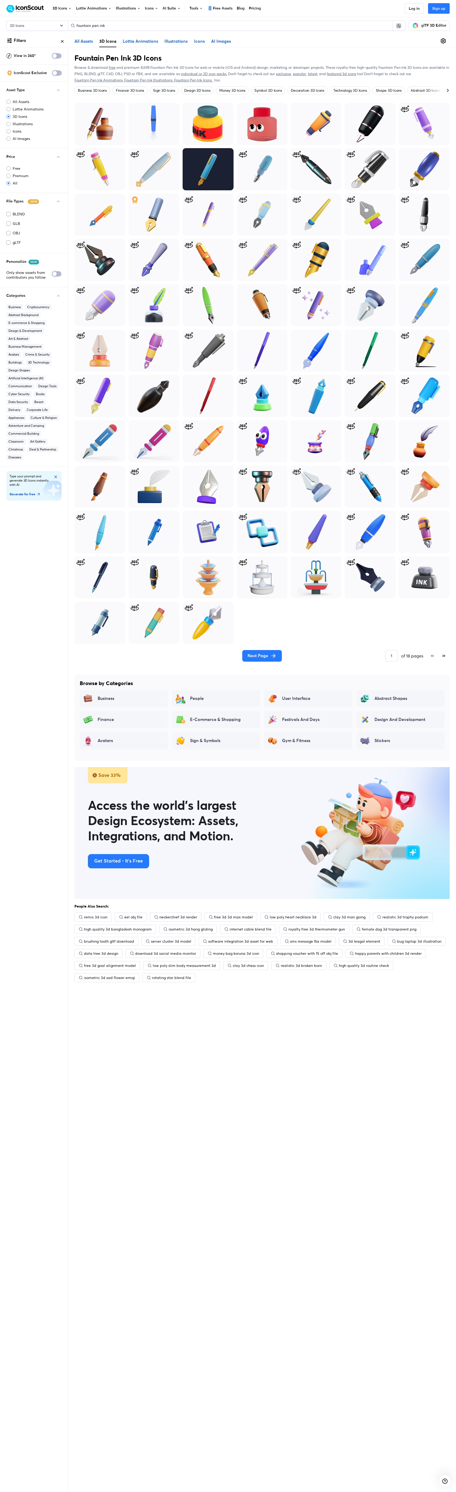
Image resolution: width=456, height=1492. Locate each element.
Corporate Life (37, 410)
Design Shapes (19, 370)
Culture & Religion (44, 418)
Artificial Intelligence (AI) (25, 378)
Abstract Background (23, 315)
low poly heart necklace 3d (293, 917)
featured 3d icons (341, 73)
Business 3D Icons (92, 90)
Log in (414, 9)
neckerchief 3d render (178, 917)
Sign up (438, 9)
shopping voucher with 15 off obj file (307, 953)
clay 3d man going (349, 917)
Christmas (15, 449)
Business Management (24, 346)
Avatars (13, 354)
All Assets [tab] (83, 41)
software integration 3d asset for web (240, 941)
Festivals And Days (301, 720)
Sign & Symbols (205, 741)
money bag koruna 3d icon (236, 953)
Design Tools (47, 386)
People (197, 698)
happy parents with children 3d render (388, 953)
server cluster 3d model (171, 941)
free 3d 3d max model (233, 917)
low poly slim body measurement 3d (184, 965)
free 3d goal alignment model (110, 965)
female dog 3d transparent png (389, 929)
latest (312, 73)
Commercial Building (23, 433)
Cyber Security (19, 394)
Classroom (16, 441)
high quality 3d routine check (364, 965)
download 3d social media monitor (165, 953)
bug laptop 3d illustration (419, 941)
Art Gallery (37, 441)
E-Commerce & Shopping (215, 720)
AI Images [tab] (221, 41)
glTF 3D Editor (433, 25)
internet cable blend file (251, 929)
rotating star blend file (171, 977)
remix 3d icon (95, 917)
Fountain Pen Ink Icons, (193, 80)
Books (40, 394)
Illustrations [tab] (176, 41)
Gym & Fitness (296, 741)
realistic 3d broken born (301, 965)
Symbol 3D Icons (268, 90)
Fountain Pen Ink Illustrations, (149, 80)
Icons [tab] (199, 41)
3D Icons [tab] (107, 41)
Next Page (258, 656)
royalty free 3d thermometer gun (316, 929)
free (112, 67)
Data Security (18, 402)
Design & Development (25, 331)
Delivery (14, 410)
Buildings (15, 362)
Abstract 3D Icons (425, 90)
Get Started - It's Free (118, 861)
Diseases (14, 457)
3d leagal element (364, 941)
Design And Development (399, 720)
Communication (20, 386)
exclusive (283, 73)
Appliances (16, 418)
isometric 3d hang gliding (191, 929)
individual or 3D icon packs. (204, 73)
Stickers (382, 741)
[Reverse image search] (398, 26)
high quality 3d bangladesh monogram (118, 929)
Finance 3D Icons (130, 90)
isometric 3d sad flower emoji (109, 977)
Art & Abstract (18, 339)
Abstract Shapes (390, 698)
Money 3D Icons (232, 90)
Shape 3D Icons (389, 90)
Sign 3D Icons (164, 90)
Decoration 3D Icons (307, 90)
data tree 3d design (101, 953)
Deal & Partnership (42, 449)
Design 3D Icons (197, 90)
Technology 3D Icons (350, 90)
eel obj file (133, 917)
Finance (106, 720)
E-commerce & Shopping (26, 323)
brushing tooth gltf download (109, 941)
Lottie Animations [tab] (140, 41)
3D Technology (38, 362)
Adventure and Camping (26, 426)
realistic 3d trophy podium (405, 917)
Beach (39, 402)
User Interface (296, 698)
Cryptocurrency (38, 307)
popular (299, 73)
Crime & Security (37, 354)
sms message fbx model (310, 941)
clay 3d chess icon (248, 965)
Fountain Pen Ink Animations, (99, 80)
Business (14, 307)
